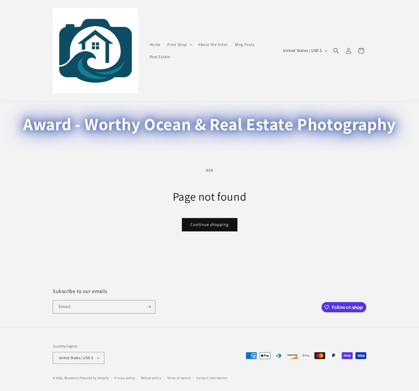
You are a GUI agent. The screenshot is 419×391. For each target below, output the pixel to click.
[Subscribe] (149, 306)
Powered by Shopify (94, 378)
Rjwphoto (71, 378)
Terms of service (179, 378)
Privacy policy (124, 378)
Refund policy (151, 378)
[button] (179, 44)
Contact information (211, 378)
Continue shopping (209, 224)
